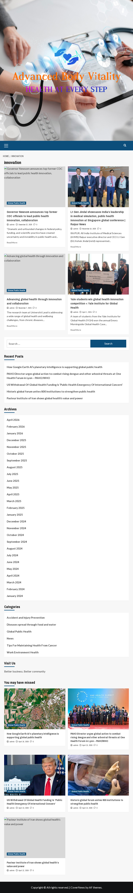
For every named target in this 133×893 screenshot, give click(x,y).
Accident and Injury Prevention (26, 617)
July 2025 (12, 474)
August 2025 (15, 467)
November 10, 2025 (89, 229)
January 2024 (15, 595)
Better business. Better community (24, 671)
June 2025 (13, 480)
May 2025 (13, 487)
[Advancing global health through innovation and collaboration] (34, 274)
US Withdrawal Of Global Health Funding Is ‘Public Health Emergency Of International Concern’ (64, 384)
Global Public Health (16, 203)
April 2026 (13, 419)
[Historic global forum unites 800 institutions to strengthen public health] (98, 775)
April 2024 (13, 575)
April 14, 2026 (24, 808)
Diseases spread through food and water (31, 624)
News (10, 638)
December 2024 (16, 521)
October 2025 (15, 453)
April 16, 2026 (24, 741)
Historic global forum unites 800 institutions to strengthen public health (51, 391)
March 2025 (14, 501)
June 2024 (13, 562)
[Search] (125, 145)
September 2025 (17, 460)
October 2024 (15, 534)
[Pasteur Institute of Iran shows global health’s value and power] (34, 837)
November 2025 (16, 446)
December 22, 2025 (25, 224)
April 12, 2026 (24, 870)
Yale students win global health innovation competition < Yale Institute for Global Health (96, 303)
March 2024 (14, 582)
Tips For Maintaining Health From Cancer (32, 645)
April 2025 (13, 494)
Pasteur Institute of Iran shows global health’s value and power (45, 398)
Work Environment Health (23, 652)
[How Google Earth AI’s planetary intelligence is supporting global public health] (34, 708)
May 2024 (13, 568)
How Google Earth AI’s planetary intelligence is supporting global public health (54, 367)
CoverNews (78, 887)
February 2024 (16, 589)
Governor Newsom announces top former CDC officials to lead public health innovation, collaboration (32, 216)
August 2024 (15, 548)
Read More (12, 242)
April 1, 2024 (87, 312)
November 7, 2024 (25, 308)
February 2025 (16, 507)
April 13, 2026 (87, 808)
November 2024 (16, 528)
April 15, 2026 (87, 745)
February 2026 (16, 426)
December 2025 (16, 440)
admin (12, 225)
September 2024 (17, 541)
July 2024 (12, 555)
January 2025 (15, 514)
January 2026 (15, 433)
